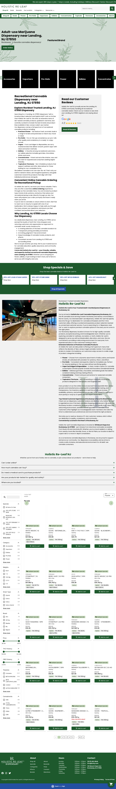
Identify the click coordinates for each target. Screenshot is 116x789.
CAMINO (51, 528)
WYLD (73, 528)
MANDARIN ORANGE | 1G (80, 622)
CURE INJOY (98, 665)
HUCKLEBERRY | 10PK (56, 667)
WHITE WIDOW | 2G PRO (103, 576)
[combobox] (95, 8)
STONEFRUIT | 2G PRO (56, 622)
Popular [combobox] (107, 495)
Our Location (28, 10)
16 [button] (79, 737)
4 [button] (69, 737)
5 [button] (72, 737)
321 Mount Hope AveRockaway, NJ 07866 (94, 767)
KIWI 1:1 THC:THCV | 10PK (80, 531)
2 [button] (62, 737)
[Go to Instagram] (6, 773)
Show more (6, 537)
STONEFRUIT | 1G (32, 576)
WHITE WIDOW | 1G (32, 531)
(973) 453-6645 (92, 761)
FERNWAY (28, 528)
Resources (49, 10)
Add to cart (36, 546)
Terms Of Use (110, 779)
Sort (106, 493)
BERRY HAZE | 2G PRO (56, 576)
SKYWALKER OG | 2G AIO (103, 667)
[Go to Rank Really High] (58, 786)
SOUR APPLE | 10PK (78, 576)
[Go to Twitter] (10, 773)
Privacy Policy (99, 779)
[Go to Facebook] (2, 773)
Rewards (19, 10)
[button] (2, 78)
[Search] (112, 8)
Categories (38, 10)
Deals (12, 10)
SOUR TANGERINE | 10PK (34, 622)
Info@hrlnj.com (92, 763)
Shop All (5, 10)
